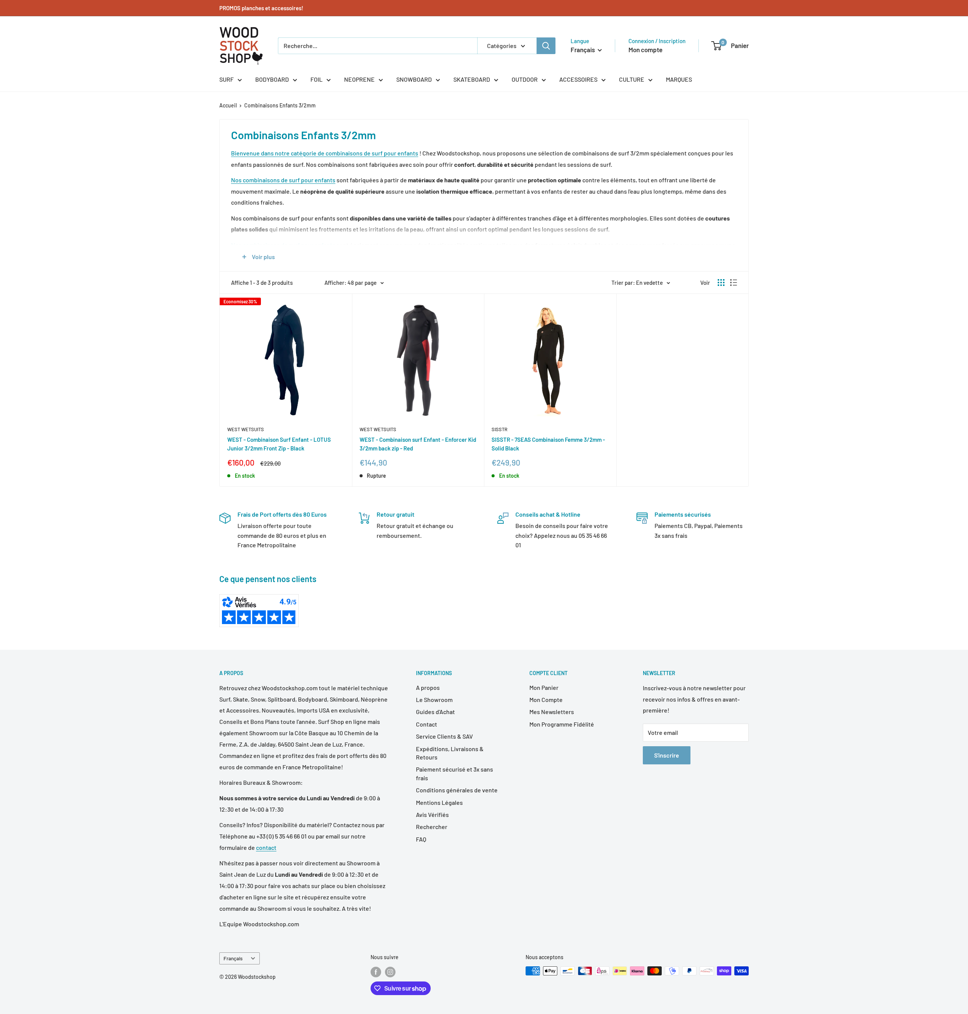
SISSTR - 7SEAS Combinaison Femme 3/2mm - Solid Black (548, 444)
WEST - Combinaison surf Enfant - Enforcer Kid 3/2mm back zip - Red (418, 444)
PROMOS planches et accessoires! (261, 8)
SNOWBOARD (414, 79)
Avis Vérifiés (432, 814)
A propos (428, 687)
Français (233, 958)
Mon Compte (546, 699)
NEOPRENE (359, 79)
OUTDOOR (525, 79)
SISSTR (499, 429)
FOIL (316, 79)
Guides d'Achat (435, 711)
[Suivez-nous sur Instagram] (390, 971)
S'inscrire (666, 755)
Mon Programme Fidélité (561, 724)
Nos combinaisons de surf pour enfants (283, 179)
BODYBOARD (272, 79)
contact (266, 847)
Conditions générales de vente (457, 789)
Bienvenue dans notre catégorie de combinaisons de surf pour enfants (324, 153)
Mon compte (645, 49)
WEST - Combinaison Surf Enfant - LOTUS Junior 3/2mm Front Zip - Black (279, 444)
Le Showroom (434, 699)
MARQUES (679, 79)
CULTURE (631, 79)
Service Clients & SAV (444, 736)
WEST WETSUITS (245, 429)
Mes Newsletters (551, 711)
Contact (426, 724)
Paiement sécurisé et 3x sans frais (454, 773)
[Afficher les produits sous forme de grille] (721, 282)
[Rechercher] (546, 45)
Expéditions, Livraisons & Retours (450, 753)
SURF (226, 79)
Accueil (228, 105)
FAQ (421, 839)
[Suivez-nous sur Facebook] (376, 971)
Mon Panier (543, 687)
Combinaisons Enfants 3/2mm (280, 105)
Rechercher (431, 826)
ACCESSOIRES (578, 79)
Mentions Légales (439, 802)
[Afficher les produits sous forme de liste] (733, 282)
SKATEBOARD (471, 79)
